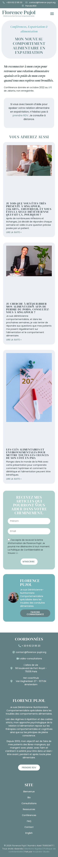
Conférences (18, 26)
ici (16, 553)
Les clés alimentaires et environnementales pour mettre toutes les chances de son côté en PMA (27, 454)
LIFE (50, 87)
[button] (52, 14)
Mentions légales (33, 848)
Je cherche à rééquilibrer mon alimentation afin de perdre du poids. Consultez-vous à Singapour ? (28, 308)
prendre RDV (20, 115)
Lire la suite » (13, 232)
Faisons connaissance (35, 613)
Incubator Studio (41, 851)
